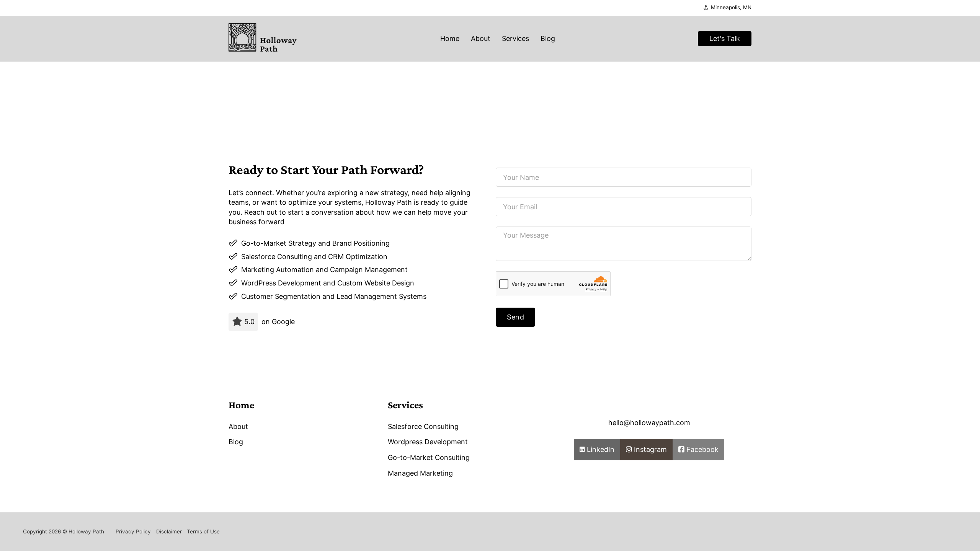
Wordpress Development (428, 442)
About (480, 38)
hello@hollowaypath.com (649, 423)
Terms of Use (203, 531)
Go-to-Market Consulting (429, 457)
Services (515, 38)
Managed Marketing (420, 473)
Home (449, 38)
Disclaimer (169, 531)
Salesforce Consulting (423, 426)
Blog (548, 38)
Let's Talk (724, 38)
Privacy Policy (133, 531)
